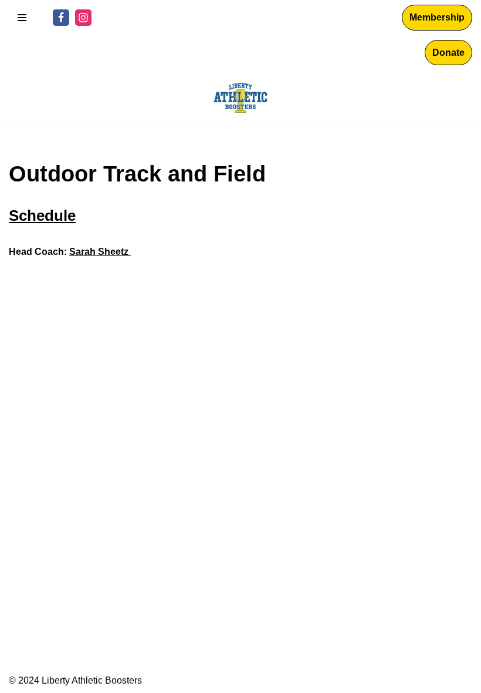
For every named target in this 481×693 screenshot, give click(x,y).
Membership (437, 17)
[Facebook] (61, 17)
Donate (448, 53)
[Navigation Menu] (22, 17)
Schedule (42, 215)
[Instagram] (83, 17)
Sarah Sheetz (100, 252)
